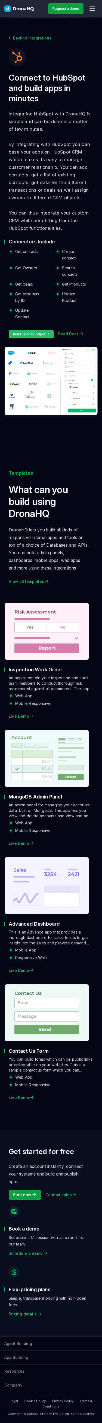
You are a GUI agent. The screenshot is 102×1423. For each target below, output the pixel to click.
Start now (22, 1194)
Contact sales (59, 1194)
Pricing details (23, 1314)
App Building (16, 1357)
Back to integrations (31, 38)
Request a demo (65, 9)
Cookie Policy (35, 1401)
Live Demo (19, 716)
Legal (14, 1401)
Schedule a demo (26, 1253)
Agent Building (18, 1343)
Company (13, 1385)
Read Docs (69, 334)
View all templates (27, 581)
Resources (14, 1371)
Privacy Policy (62, 1401)
